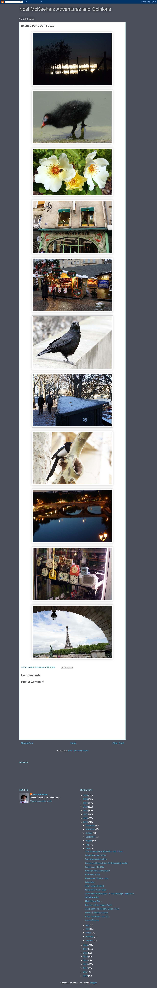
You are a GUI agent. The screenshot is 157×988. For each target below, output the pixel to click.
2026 (85, 795)
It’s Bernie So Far (92, 874)
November (90, 829)
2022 (85, 811)
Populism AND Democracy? (97, 871)
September (91, 837)
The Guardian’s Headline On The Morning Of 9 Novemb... (110, 894)
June (88, 848)
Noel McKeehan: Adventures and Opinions (65, 9)
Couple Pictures (92, 920)
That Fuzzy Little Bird (94, 886)
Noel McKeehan (40, 794)
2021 (85, 814)
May (88, 925)
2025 (85, 799)
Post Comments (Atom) (78, 750)
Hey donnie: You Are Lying (96, 878)
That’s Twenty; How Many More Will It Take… (104, 852)
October (89, 833)
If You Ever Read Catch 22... (97, 916)
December (90, 825)
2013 (85, 964)
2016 (85, 953)
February (90, 937)
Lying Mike (90, 882)
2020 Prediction (92, 897)
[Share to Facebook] (69, 667)
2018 (85, 945)
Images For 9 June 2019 (95, 890)
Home (73, 743)
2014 (85, 960)
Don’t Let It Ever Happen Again (98, 905)
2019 (85, 822)
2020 (85, 818)
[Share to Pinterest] (72, 667)
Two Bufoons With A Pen (96, 859)
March (89, 933)
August (89, 841)
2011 (85, 972)
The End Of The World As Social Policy (102, 909)
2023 (85, 807)
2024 (85, 803)
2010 (85, 976)
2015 (85, 957)
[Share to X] (67, 667)
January (89, 940)
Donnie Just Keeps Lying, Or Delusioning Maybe (106, 863)
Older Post (118, 743)
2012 (85, 968)
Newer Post (27, 743)
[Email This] (62, 667)
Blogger (93, 983)
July (88, 845)
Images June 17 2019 (94, 867)
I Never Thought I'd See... (96, 855)
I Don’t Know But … (93, 901)
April (88, 929)
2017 (85, 949)
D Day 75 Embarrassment (96, 913)
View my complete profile (41, 801)
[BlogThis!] (65, 667)
